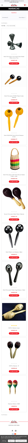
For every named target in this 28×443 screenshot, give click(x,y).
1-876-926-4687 (15, 2)
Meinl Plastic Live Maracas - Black (14, 252)
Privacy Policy (14, 422)
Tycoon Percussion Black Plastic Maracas (14, 214)
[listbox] (11, 26)
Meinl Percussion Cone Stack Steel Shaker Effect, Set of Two (14, 57)
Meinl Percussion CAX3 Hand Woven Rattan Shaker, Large (14, 175)
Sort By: (3, 25)
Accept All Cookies (21, 441)
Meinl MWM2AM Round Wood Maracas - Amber (14, 136)
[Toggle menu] (3, 5)
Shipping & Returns (14, 425)
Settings (4, 441)
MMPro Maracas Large (14, 328)
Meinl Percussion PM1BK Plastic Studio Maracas (14, 96)
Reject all (11, 441)
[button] (14, 17)
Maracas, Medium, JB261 (14, 403)
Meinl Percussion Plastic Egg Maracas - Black (14, 290)
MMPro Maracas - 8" (14, 366)
